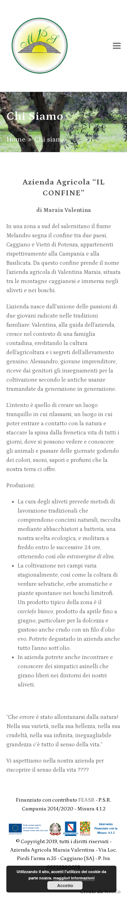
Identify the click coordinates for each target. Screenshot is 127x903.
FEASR (87, 800)
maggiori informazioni (74, 877)
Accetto (65, 885)
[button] (117, 46)
